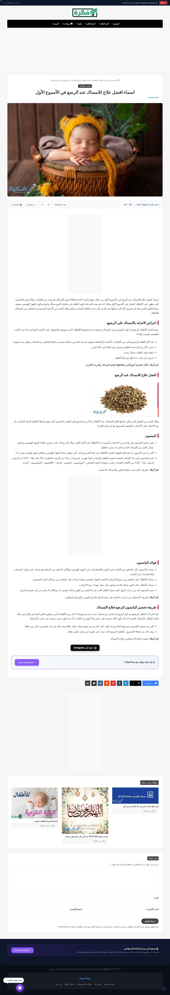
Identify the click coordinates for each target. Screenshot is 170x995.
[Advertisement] (85, 50)
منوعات (67, 24)
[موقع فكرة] (85, 12)
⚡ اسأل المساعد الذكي (27, 662)
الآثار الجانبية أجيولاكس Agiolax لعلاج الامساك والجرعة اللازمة (117, 364)
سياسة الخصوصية (84, 984)
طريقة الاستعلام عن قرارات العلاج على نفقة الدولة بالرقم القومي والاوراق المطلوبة (106, 597)
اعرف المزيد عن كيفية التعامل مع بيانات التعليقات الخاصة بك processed (85, 927)
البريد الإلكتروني (152, 909)
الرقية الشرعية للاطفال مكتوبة (46, 821)
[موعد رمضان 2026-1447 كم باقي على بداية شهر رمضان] (85, 811)
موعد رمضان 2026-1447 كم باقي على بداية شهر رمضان (86, 836)
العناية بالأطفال (97, 80)
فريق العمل (69, 984)
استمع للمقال (60, 204)
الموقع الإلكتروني (76, 909)
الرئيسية (116, 24)
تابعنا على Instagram (85, 647)
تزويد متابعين (109, 984)
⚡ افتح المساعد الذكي (22, 950)
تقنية (80, 24)
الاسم (156, 898)
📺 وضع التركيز (17, 204)
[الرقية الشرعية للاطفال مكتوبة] (34, 803)
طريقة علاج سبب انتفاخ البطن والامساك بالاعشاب (123, 469)
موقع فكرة (89, 299)
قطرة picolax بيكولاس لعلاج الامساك (129, 638)
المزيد (56, 24)
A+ (49, 204)
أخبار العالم (105, 24)
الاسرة (107, 80)
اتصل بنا (98, 984)
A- (42, 204)
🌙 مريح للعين (31, 204)
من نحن (59, 984)
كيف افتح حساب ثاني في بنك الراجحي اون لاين (141, 806)
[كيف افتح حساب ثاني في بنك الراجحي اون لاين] (135, 796)
